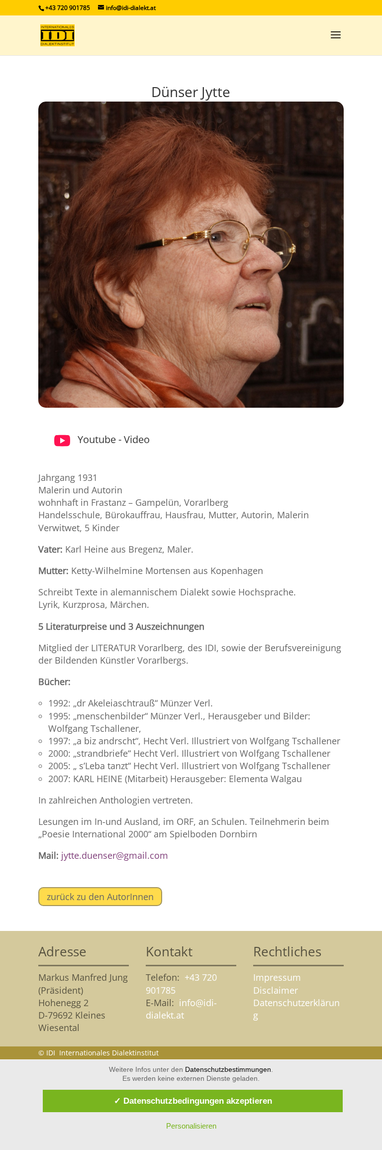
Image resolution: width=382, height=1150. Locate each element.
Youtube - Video (114, 439)
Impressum (277, 977)
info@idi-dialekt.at (181, 1009)
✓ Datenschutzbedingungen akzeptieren (193, 1100)
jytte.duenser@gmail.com (114, 855)
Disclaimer (275, 990)
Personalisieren (191, 1126)
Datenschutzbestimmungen (228, 1069)
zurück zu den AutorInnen (100, 897)
